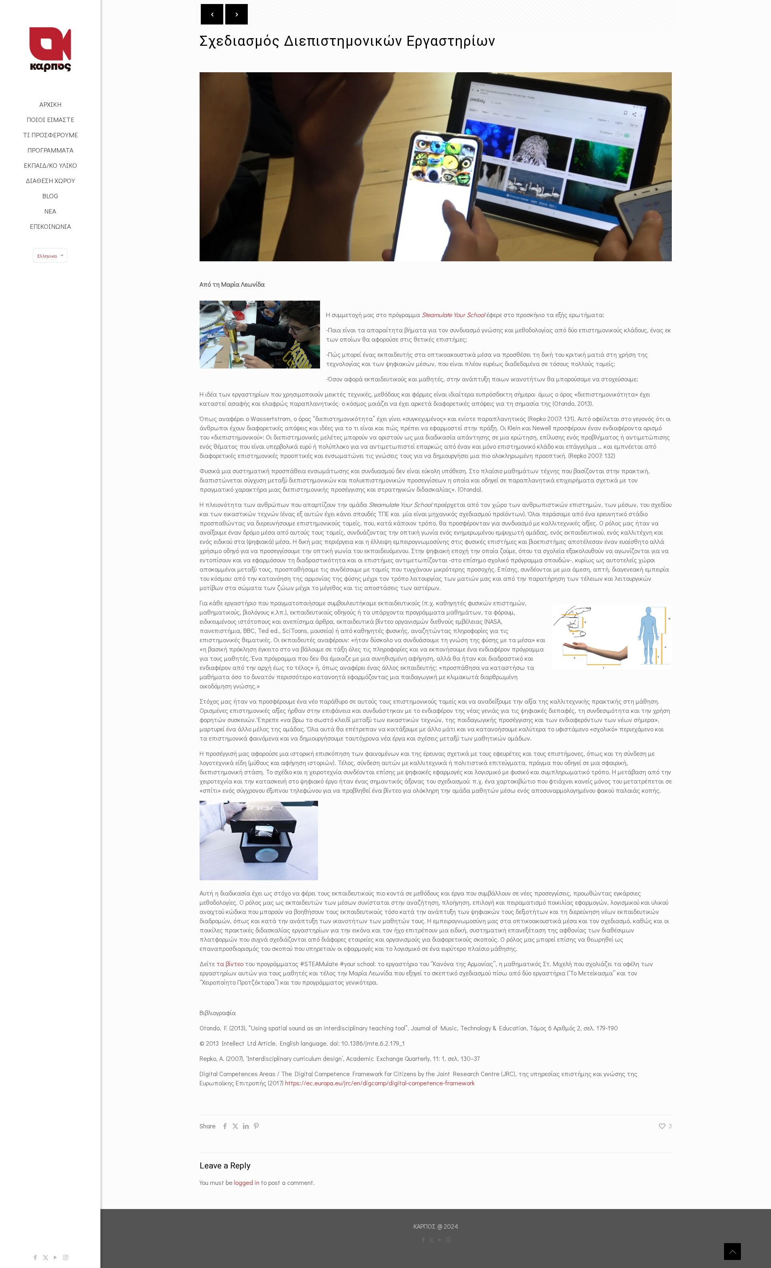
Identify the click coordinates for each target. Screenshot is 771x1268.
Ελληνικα (47, 255)
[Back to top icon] (732, 1251)
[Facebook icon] (36, 1257)
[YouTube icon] (56, 1257)
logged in (246, 1182)
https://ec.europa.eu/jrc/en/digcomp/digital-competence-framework (380, 1083)
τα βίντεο (229, 963)
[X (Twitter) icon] (46, 1257)
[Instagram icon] (66, 1257)
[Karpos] (50, 48)
